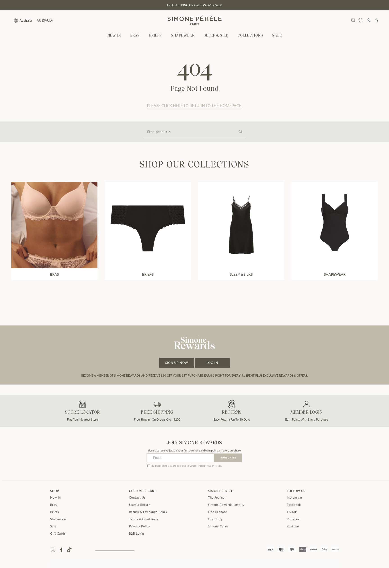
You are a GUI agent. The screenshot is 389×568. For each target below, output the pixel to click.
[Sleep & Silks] (241, 225)
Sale (53, 526)
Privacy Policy (213, 466)
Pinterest (294, 519)
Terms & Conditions (143, 519)
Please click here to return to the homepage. (194, 105)
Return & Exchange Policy (148, 512)
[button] (134, 36)
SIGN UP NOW (176, 362)
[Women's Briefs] (148, 225)
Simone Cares (218, 526)
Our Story (215, 519)
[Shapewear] (335, 225)
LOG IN (212, 362)
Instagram (294, 497)
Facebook (294, 504)
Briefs (54, 512)
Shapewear (58, 519)
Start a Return (139, 504)
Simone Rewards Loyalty (226, 504)
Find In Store (217, 512)
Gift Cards (58, 533)
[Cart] (376, 20)
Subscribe (228, 457)
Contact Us (137, 497)
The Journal (217, 497)
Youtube (293, 526)
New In (55, 497)
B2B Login (136, 533)
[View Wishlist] (360, 20)
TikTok (292, 512)
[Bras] (54, 225)
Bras (53, 504)
